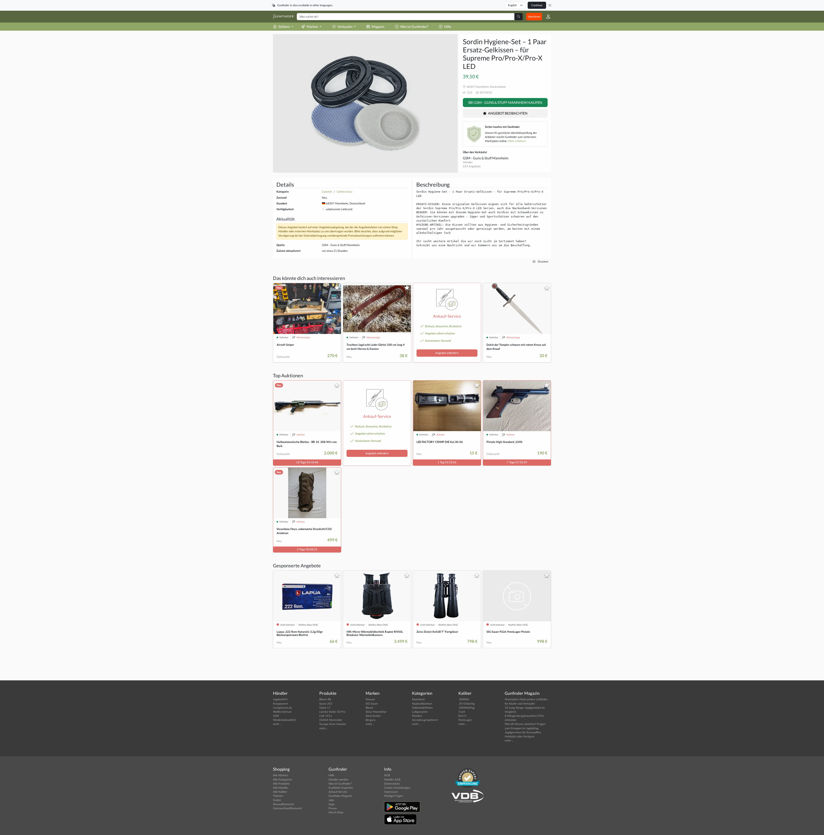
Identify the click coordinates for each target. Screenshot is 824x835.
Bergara (371, 720)
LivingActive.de (282, 707)
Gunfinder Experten (341, 787)
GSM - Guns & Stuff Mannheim (485, 158)
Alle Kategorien (282, 779)
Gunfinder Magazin (340, 795)
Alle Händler (280, 787)
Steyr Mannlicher (376, 711)
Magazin (378, 26)
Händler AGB (392, 779)
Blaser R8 (325, 699)
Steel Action (373, 715)
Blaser (369, 707)
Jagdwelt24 (280, 699)
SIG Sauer (372, 703)
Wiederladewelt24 (284, 720)
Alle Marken (280, 775)
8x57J (462, 715)
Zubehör (327, 191)
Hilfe (447, 26)
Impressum (391, 791)
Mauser (370, 699)
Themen (278, 795)
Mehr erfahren (517, 141)
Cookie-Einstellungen (397, 787)
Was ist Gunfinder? (414, 26)
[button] (546, 16)
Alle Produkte (281, 783)
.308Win (463, 699)
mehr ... (277, 724)
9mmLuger (465, 720)
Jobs (331, 800)
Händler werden (338, 779)
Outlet (277, 800)
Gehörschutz (344, 191)
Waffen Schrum (282, 711)
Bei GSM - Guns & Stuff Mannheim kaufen (505, 102)
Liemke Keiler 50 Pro (332, 711)
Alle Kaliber (280, 791)
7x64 (461, 711)
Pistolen (417, 715)
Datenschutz (392, 783)
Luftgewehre (420, 711)
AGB (387, 775)
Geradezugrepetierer (425, 720)
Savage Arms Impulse (332, 724)
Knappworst (280, 703)
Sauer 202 (325, 703)
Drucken (542, 261)
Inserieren (534, 16)
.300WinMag (466, 707)
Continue (536, 5)
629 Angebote (472, 166)
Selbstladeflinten (422, 707)
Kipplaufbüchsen (422, 703)
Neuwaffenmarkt (283, 804)
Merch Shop (336, 812)
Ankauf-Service (338, 791)
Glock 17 (324, 707)
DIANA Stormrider (330, 720)
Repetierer (418, 699)
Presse (333, 808)
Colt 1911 (325, 715)
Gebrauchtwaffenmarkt (287, 808)
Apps (332, 804)
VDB (276, 715)
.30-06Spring (466, 703)
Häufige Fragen (393, 795)
